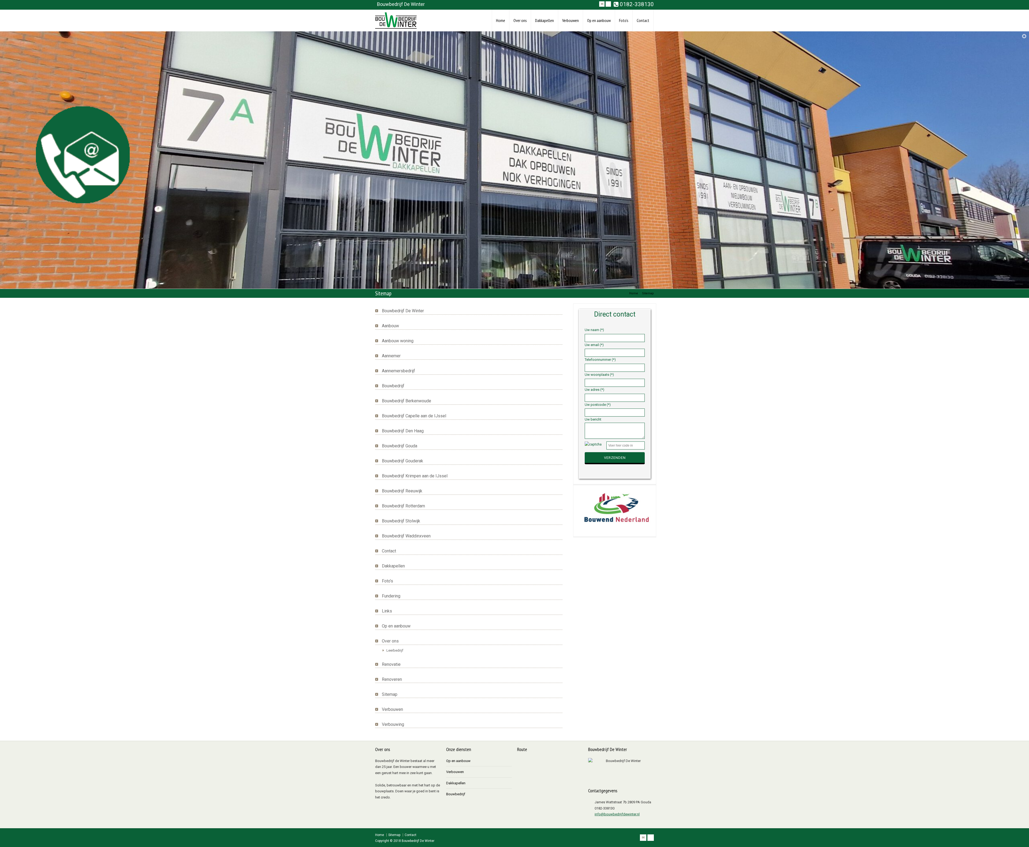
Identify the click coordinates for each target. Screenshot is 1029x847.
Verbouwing (393, 724)
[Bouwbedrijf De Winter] (396, 20)
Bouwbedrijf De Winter (403, 310)
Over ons (520, 20)
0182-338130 (636, 4)
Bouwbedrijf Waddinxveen (406, 535)
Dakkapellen (544, 20)
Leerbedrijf (394, 650)
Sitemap (389, 694)
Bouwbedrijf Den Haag (403, 430)
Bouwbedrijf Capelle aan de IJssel (414, 415)
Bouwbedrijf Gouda (399, 445)
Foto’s (623, 20)
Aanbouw (390, 325)
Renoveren (392, 679)
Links (387, 611)
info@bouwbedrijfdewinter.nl (617, 814)
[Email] (602, 4)
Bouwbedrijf (393, 385)
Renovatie (391, 664)
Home (500, 20)
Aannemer (391, 355)
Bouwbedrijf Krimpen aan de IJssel (415, 475)
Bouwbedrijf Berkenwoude (406, 400)
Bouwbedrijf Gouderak (402, 460)
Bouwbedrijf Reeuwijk (402, 490)
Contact (643, 20)
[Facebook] (608, 4)
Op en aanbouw (599, 20)
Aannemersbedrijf (398, 370)
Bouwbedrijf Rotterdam (403, 505)
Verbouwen (570, 20)
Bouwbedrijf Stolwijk (401, 520)
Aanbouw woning (397, 340)
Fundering (391, 596)
